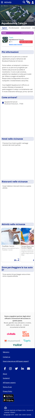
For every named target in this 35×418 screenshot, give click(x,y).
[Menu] (2, 2)
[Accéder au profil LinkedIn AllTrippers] (23, 369)
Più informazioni (14, 28)
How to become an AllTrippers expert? (16, 361)
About (5, 374)
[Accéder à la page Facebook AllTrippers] (5, 369)
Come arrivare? (26, 28)
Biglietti (4, 28)
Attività (17, 6)
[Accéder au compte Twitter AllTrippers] (17, 369)
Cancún (12, 6)
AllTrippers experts (9, 383)
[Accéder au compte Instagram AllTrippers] (11, 369)
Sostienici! (6, 378)
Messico (6, 6)
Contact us (6, 357)
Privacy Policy (7, 391)
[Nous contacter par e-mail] (29, 369)
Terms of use (7, 387)
